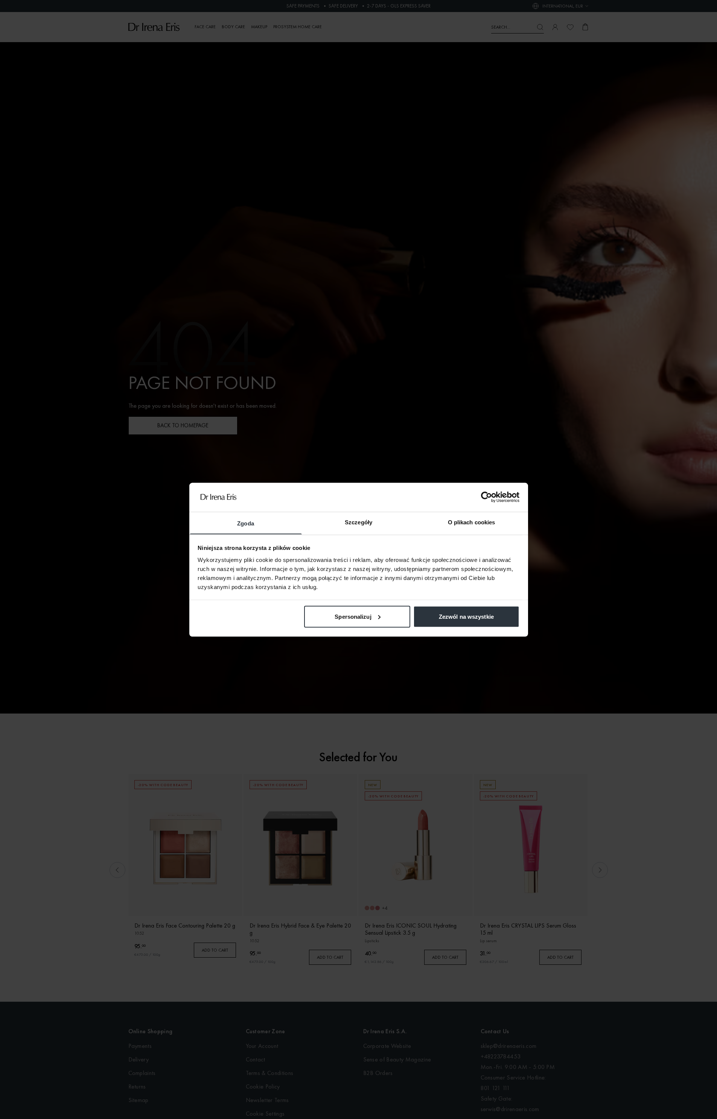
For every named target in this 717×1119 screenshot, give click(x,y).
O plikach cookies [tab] (471, 522)
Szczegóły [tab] (358, 522)
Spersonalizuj (353, 616)
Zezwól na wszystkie (466, 616)
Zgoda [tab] (245, 523)
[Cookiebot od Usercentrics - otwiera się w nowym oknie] (486, 497)
